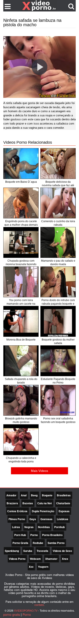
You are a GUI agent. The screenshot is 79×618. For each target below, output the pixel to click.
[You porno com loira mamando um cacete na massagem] (21, 282)
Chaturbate (63, 503)
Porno (34, 535)
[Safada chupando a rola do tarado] (21, 361)
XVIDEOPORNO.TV (26, 610)
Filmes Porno (17, 519)
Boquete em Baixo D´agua (21, 181)
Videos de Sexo (62, 551)
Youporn (43, 567)
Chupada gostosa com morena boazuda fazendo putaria (21, 264)
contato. (39, 605)
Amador (11, 495)
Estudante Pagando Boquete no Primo (58, 381)
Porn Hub (20, 535)
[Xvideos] (39, 5)
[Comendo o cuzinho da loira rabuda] (58, 203)
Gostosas (46, 519)
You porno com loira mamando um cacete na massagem (21, 304)
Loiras (16, 527)
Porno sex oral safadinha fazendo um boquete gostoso (58, 420)
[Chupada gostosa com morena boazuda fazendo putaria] (21, 242)
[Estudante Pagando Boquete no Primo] (58, 361)
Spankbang (12, 551)
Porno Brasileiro (52, 535)
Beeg (34, 495)
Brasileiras (64, 495)
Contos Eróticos (17, 511)
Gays (32, 519)
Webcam (35, 559)
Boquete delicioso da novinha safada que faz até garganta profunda (58, 185)
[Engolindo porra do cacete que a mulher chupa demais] (21, 203)
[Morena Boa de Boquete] (21, 321)
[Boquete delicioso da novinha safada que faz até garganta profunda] (58, 163)
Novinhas (44, 527)
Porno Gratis (20, 543)
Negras (29, 527)
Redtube (38, 543)
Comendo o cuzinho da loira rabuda (58, 223)
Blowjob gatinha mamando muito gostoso (21, 420)
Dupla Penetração (43, 511)
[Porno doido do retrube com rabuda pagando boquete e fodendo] (58, 282)
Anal (24, 495)
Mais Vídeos (39, 471)
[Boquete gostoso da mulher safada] (58, 321)
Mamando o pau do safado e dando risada (58, 262)
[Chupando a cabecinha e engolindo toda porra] (21, 439)
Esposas (64, 511)
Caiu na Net (44, 503)
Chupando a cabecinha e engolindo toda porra (21, 459)
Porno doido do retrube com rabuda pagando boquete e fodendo (58, 304)
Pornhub (59, 527)
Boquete (47, 495)
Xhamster (51, 559)
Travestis (42, 551)
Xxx (31, 567)
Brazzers (12, 503)
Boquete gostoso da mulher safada (58, 341)
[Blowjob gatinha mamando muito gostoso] (21, 400)
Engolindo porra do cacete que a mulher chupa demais (21, 223)
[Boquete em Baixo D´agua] (21, 163)
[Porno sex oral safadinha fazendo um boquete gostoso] (58, 400)
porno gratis (11, 614)
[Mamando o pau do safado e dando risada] (58, 242)
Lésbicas (62, 519)
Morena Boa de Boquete (21, 339)
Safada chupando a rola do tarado (21, 381)
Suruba (27, 551)
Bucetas (27, 503)
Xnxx (65, 559)
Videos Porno (17, 559)
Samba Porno (56, 543)
